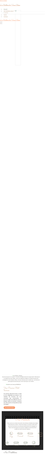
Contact (6, 16)
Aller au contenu (3, 0)
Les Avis (6, 12)
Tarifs (5, 14)
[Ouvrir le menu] (1, 22)
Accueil (5, 9)
